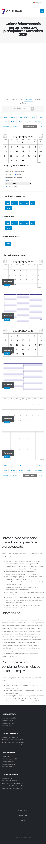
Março (33, 117)
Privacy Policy (23, 810)
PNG (8, 244)
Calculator (23, 815)
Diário (23, 103)
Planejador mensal (7, 721)
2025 (5, 117)
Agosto (28, 122)
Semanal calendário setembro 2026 (13, 786)
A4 (8, 203)
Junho (13, 122)
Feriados (10, 180)
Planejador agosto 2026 (9, 718)
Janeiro (14, 117)
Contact (23, 820)
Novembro (16, 127)
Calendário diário (7, 767)
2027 (40, 127)
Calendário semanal (8, 764)
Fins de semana (12, 186)
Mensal (29, 99)
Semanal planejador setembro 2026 (13, 742)
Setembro (38, 122)
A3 (27, 203)
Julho (21, 122)
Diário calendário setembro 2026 (12, 788)
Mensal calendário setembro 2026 (12, 783)
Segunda (20, 175)
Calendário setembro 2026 (10, 781)
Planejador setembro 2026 (10, 737)
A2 (32, 203)
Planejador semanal (8, 723)
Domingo (10, 175)
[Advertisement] (23, 70)
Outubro (6, 127)
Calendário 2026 (7, 756)
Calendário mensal (8, 761)
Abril (40, 117)
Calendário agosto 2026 (9, 759)
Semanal (38, 99)
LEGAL (9, 208)
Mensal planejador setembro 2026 (12, 740)
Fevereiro (23, 117)
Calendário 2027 (7, 778)
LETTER (14, 203)
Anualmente (17, 99)
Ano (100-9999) (16, 109)
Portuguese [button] (38, 3)
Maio (5, 122)
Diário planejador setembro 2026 (12, 745)
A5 (21, 203)
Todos (7, 99)
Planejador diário (7, 726)
